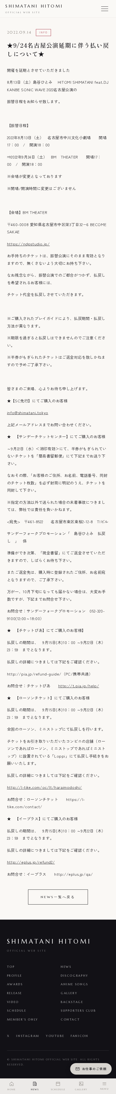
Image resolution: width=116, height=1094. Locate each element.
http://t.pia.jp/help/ (78, 685)
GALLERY (69, 993)
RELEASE (14, 993)
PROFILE (14, 975)
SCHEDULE (16, 1010)
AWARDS (15, 984)
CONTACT (70, 1019)
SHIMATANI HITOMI (34, 8)
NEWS (66, 967)
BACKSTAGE (72, 1002)
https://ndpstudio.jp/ (28, 244)
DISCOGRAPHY (74, 975)
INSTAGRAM (27, 1036)
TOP (11, 967)
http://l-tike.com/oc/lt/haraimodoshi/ (44, 787)
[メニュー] (105, 9)
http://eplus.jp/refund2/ (31, 862)
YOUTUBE (55, 1036)
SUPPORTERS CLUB (78, 1010)
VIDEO (13, 1002)
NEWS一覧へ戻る (58, 897)
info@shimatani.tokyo (27, 412)
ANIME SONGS (74, 984)
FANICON (79, 1036)
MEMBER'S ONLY (22, 1019)
